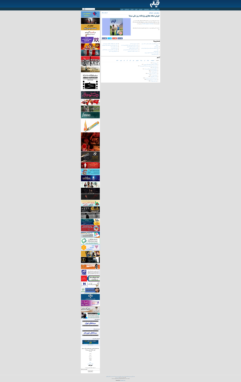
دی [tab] (124, 60)
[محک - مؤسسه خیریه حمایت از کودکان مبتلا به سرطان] (90, 33)
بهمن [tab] (121, 60)
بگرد (83, 9)
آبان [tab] (130, 60)
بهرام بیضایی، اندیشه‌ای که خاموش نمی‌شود (151, 52)
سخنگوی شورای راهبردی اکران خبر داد (151, 69)
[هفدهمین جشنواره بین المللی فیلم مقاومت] (90, 165)
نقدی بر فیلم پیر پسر (114, 48)
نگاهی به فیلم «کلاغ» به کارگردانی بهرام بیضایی (110, 43)
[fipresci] (90, 115)
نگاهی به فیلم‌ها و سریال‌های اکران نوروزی (150, 64)
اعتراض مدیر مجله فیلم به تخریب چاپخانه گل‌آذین (110, 49)
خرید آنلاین (127, 9)
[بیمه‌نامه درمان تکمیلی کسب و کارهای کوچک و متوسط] (90, 14)
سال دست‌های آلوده (154, 76)
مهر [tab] (133, 60)
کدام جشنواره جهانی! (155, 54)
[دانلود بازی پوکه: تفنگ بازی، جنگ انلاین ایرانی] (90, 46)
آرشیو (136, 9)
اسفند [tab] (117, 60)
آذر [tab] (127, 60)
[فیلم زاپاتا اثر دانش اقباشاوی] (90, 141)
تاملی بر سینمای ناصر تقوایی (133, 48)
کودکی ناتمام (155, 67)
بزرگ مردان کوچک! (154, 81)
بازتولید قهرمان (156, 51)
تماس (122, 9)
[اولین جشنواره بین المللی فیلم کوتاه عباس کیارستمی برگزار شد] (90, 81)
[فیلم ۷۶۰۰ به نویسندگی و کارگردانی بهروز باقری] (90, 69)
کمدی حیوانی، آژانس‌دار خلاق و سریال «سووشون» (110, 45)
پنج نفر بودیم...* (154, 75)
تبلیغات (123, 376)
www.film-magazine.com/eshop (147, 23)
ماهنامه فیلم (117, 377)
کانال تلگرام (108, 376)
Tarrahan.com (122, 380)
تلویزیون (140, 9)
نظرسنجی (119, 376)
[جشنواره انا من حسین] (90, 203)
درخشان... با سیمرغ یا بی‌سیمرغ (152, 79)
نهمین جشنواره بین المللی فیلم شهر (132, 46)
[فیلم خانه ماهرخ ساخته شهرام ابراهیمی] (90, 95)
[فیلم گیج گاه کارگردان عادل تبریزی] (90, 102)
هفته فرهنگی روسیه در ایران (113, 51)
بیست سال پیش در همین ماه (152, 73)
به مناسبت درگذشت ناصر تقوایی (133, 51)
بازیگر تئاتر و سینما (154, 70)
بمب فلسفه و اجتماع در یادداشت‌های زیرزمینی (130, 49)
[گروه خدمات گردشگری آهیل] (90, 171)
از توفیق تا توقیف (154, 72)
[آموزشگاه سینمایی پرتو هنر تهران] (90, 156)
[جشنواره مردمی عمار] (90, 178)
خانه (158, 9)
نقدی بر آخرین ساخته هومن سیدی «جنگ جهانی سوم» (148, 66)
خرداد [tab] (148, 60)
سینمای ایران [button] (153, 9)
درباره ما (115, 376)
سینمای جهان (146, 9)
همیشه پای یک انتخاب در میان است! (151, 78)
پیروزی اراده (156, 46)
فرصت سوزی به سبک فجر (134, 43)
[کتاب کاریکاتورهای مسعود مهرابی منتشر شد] (90, 61)
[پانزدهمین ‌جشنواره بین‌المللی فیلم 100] (90, 21)
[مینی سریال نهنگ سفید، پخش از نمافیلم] (90, 53)
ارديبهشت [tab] (152, 60)
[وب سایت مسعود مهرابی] (90, 125)
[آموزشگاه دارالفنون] (90, 209)
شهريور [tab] (137, 60)
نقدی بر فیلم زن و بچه (114, 46)
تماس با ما (112, 376)
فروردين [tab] (157, 60)
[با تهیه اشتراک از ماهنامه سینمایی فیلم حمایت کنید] (90, 27)
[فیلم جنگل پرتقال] (90, 108)
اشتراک (132, 9)
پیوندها (129, 376)
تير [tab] (144, 60)
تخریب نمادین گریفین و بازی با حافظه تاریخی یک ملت (129, 45)
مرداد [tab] (141, 60)
